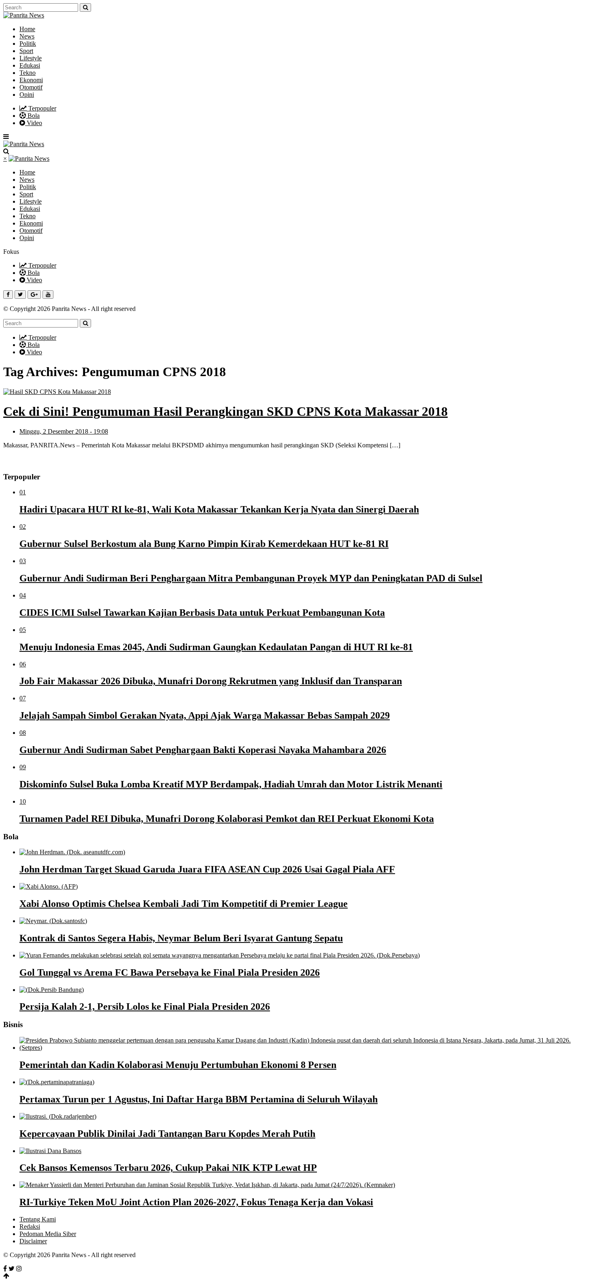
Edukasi (29, 65)
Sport (26, 50)
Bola (33, 115)
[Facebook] (5, 1268)
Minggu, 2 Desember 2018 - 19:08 (63, 431)
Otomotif (30, 87)
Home (27, 29)
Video (33, 122)
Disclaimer (33, 1241)
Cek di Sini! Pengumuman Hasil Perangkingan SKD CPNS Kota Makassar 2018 (225, 411)
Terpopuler (41, 108)
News (26, 36)
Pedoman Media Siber (47, 1233)
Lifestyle (30, 58)
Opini (26, 94)
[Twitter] (11, 1268)
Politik (27, 43)
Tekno (27, 72)
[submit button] (85, 7)
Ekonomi (31, 80)
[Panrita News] (23, 15)
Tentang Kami (37, 1219)
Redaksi (29, 1226)
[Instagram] (19, 1268)
